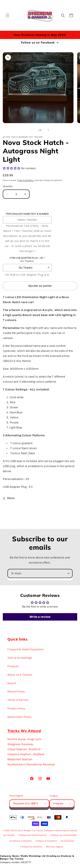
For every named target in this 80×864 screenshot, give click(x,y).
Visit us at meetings (19, 657)
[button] (7, 15)
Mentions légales (54, 847)
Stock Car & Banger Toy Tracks (27, 830)
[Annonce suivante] (73, 35)
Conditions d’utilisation (20, 841)
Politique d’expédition (46, 841)
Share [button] (11, 498)
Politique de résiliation (31, 847)
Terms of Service (18, 700)
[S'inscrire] (68, 573)
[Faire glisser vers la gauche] (32, 130)
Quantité (7, 186)
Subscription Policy (19, 717)
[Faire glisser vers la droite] (48, 130)
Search (12, 683)
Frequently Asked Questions (25, 649)
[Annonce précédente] (7, 35)
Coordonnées (67, 841)
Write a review (40, 616)
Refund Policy (16, 691)
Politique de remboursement (33, 835)
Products (13, 666)
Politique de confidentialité (63, 835)
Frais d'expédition (25, 180)
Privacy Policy (16, 708)
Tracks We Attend (24, 731)
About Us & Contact (19, 674)
